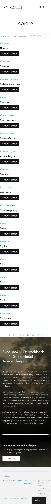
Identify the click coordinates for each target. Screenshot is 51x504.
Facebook (5, 499)
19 (37, 335)
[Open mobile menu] (47, 7)
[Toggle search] (43, 7)
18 (33, 335)
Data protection (27, 481)
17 (28, 335)
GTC (34, 480)
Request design (9, 53)
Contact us (11, 458)
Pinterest (24, 499)
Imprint (19, 480)
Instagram (15, 499)
